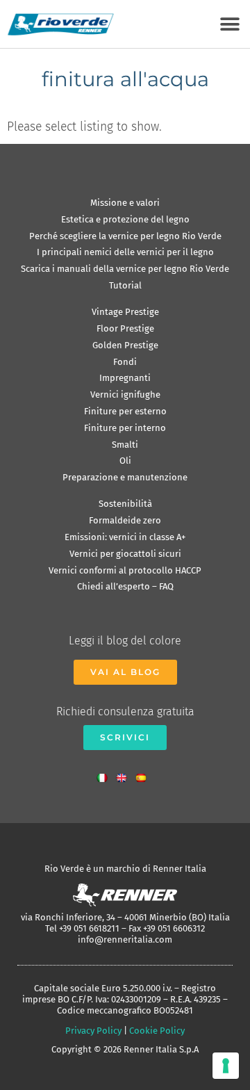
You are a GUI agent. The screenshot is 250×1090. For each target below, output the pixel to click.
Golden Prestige (125, 345)
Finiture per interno (125, 428)
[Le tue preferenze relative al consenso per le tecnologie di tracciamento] (225, 1065)
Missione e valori (125, 202)
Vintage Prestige (125, 312)
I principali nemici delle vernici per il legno (125, 252)
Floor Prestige (125, 328)
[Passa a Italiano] (105, 774)
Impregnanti (125, 378)
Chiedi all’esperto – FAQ (125, 586)
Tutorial (125, 285)
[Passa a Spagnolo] (144, 774)
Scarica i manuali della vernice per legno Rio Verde (125, 268)
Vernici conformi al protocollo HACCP (125, 570)
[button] (229, 24)
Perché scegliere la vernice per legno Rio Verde (125, 236)
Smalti (125, 444)
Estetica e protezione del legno (125, 219)
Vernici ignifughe (125, 394)
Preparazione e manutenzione (125, 477)
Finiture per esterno (125, 411)
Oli (125, 460)
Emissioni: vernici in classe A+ (125, 537)
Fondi (125, 362)
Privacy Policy (93, 1030)
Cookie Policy (157, 1030)
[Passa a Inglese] (125, 774)
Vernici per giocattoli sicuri (125, 553)
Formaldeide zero (125, 520)
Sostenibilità (125, 503)
